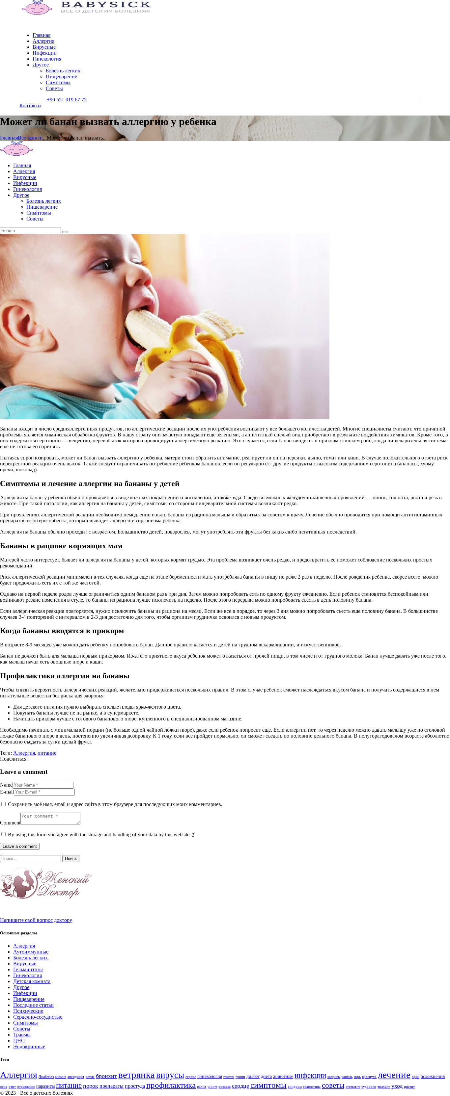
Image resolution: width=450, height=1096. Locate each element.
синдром (295, 1086)
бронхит (106, 1076)
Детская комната (31, 981)
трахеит (384, 1086)
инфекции (310, 1075)
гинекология (209, 1076)
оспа (3, 1086)
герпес (190, 1077)
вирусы (170, 1075)
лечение (394, 1074)
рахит (201, 1086)
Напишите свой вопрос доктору (36, 920)
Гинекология (27, 975)
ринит (212, 1086)
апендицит (76, 1077)
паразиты (45, 1086)
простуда (135, 1086)
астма (90, 1077)
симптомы (268, 1085)
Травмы (22, 1034)
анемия (60, 1077)
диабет (253, 1076)
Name (6, 785)
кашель (347, 1077)
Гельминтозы (28, 969)
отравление (26, 1086)
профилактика (171, 1085)
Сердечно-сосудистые (37, 1017)
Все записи (30, 138)
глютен (228, 1077)
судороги (368, 1086)
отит (12, 1086)
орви (415, 1077)
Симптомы (25, 1023)
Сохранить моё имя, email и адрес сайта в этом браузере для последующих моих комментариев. (115, 804)
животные (283, 1076)
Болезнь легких (30, 957)
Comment (10, 822)
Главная (9, 138)
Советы (21, 1028)
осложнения (433, 1076)
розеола (224, 1086)
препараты (111, 1086)
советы (333, 1085)
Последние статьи (33, 1005)
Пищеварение (28, 999)
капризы (333, 1077)
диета (266, 1076)
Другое (21, 987)
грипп (240, 1077)
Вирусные (24, 963)
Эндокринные (29, 1046)
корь (357, 1077)
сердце (240, 1086)
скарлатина (312, 1086)
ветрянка (136, 1074)
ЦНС (19, 1040)
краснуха (369, 1077)
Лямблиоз (46, 1077)
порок (90, 1086)
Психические (28, 1011)
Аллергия (24, 753)
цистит (409, 1086)
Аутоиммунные (30, 951)
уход (397, 1086)
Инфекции (25, 993)
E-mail (7, 792)
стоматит (353, 1086)
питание (47, 753)
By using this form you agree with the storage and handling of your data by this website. (101, 834)
